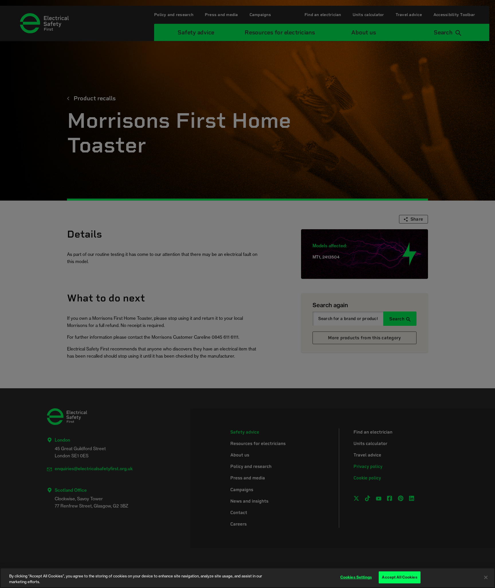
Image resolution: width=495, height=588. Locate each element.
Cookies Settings (356, 577)
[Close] (486, 577)
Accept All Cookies (399, 577)
